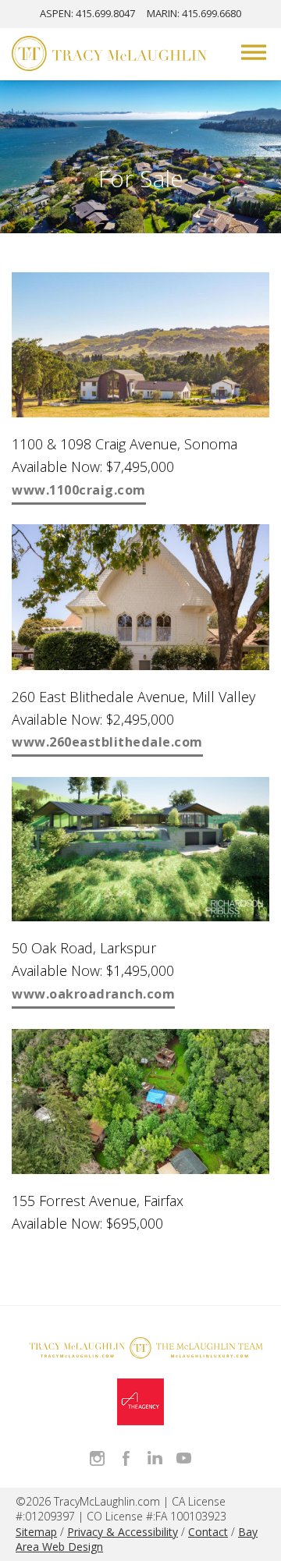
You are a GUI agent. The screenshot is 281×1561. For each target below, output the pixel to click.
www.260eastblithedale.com (107, 741)
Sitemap (36, 1531)
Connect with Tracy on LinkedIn (155, 1458)
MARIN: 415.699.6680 (194, 13)
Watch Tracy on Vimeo (184, 1458)
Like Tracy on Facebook (126, 1458)
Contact (208, 1531)
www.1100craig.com (79, 489)
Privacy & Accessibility (122, 1531)
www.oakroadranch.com (93, 993)
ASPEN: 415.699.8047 (87, 13)
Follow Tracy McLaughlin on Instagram (97, 1458)
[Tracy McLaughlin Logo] (109, 55)
